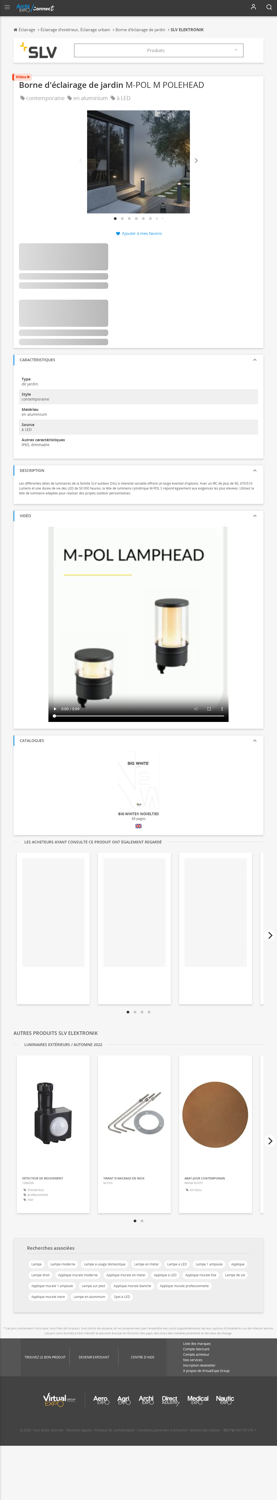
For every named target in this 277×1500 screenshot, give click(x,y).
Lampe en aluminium (89, 1296)
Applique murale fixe (200, 1275)
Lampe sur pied (93, 1286)
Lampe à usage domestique (105, 1264)
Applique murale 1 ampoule (52, 1286)
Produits (156, 50)
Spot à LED (122, 1296)
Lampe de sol (235, 1275)
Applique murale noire (48, 1296)
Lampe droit (40, 1275)
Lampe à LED (177, 1264)
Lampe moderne (62, 1264)
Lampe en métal (146, 1264)
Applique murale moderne (78, 1275)
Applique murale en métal (125, 1275)
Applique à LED (165, 1275)
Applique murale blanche (132, 1286)
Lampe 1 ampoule (209, 1264)
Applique (238, 1264)
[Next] (196, 160)
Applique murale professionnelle (184, 1286)
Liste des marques (197, 1343)
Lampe (36, 1264)
